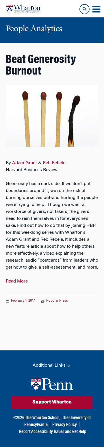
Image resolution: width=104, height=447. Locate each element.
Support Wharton (52, 402)
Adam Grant (24, 163)
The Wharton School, (42, 418)
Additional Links (50, 365)
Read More (17, 281)
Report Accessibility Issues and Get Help (52, 432)
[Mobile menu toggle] (96, 9)
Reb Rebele (54, 163)
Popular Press (57, 301)
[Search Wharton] (84, 9)
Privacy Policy (64, 425)
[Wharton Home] (23, 8)
